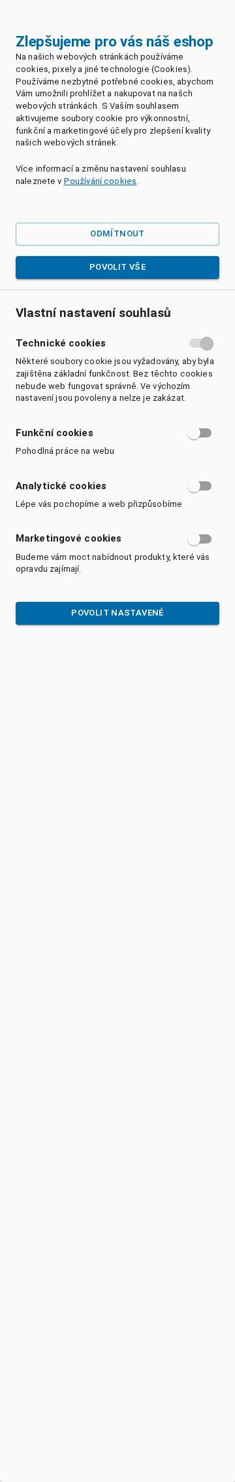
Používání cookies (100, 181)
